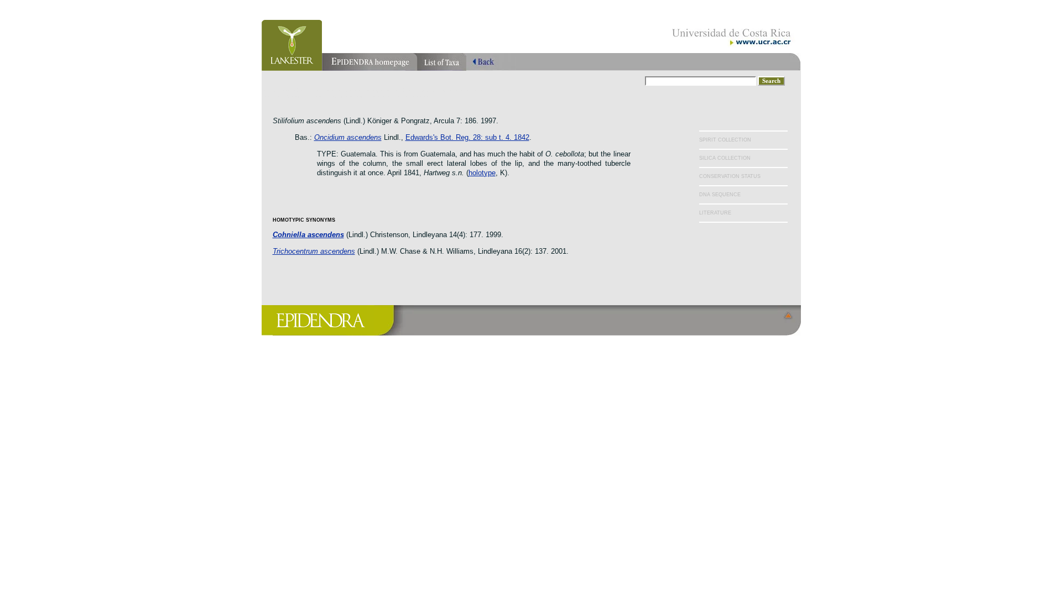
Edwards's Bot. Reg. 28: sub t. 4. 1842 (467, 137)
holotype (482, 173)
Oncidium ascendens (348, 137)
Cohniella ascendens (308, 235)
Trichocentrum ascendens (314, 251)
